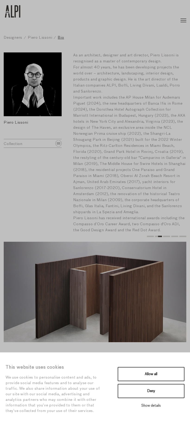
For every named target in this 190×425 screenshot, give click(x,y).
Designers (13, 38)
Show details (151, 405)
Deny (151, 391)
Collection (13, 144)
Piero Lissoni (40, 38)
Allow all (151, 374)
